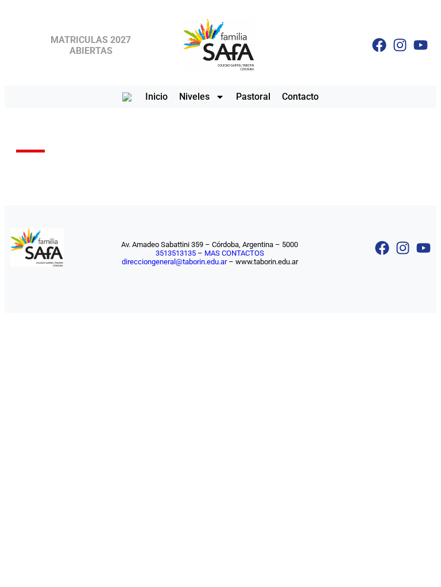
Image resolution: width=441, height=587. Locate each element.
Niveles (194, 96)
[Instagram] (400, 45)
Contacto (300, 96)
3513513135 (176, 253)
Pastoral (253, 96)
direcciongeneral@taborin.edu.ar (174, 261)
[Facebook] (379, 45)
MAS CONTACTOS (234, 253)
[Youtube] (420, 45)
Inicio (156, 96)
